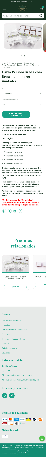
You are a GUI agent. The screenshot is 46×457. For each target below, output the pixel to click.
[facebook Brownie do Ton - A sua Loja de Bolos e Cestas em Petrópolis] (12, 395)
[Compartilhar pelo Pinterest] (20, 212)
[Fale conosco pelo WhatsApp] (42, 438)
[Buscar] (41, 16)
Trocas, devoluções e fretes (13, 339)
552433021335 (11, 366)
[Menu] (4, 8)
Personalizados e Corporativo (21, 63)
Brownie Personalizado (10, 100)
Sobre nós (6, 334)
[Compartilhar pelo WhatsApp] (4, 211)
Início (4, 63)
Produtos (6, 325)
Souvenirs (6, 353)
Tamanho (5, 89)
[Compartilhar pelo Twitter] (15, 212)
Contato (5, 343)
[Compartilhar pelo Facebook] (10, 212)
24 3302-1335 (11, 370)
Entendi (23, 453)
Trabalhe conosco (9, 348)
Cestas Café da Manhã (11, 320)
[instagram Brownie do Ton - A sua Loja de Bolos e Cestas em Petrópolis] (4, 395)
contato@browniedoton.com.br (19, 375)
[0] (41, 9)
